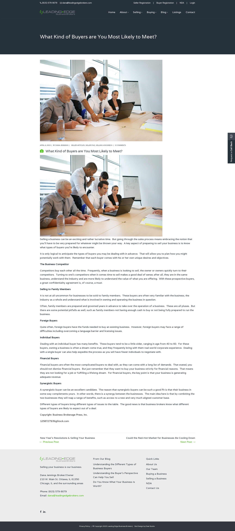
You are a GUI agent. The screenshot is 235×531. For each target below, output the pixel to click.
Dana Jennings (62, 145)
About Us (151, 464)
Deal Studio (150, 526)
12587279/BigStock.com (54, 421)
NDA (182, 2)
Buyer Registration (165, 2)
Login (192, 2)
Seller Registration (142, 2)
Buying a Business (156, 473)
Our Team (152, 469)
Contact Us (152, 488)
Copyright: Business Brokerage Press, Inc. (64, 414)
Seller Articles (78, 145)
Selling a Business (104, 145)
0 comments (120, 145)
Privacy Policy (84, 526)
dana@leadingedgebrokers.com (77, 2)
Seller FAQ (90, 145)
